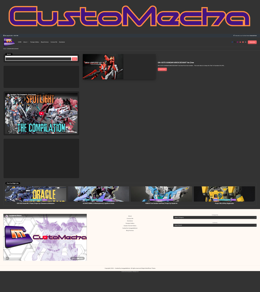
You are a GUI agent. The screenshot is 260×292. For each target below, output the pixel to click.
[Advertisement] (41, 76)
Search (9, 54)
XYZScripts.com (135, 271)
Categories (215, 215)
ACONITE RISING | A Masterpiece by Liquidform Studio (98, 203)
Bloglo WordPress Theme (148, 268)
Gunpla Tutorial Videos (130, 225)
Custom (26, 199)
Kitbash (44, 199)
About (130, 216)
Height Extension (108, 199)
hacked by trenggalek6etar (130, 228)
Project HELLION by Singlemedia (224, 203)
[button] (252, 42)
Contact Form (124, 271)
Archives (215, 222)
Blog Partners (130, 230)
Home (4, 48)
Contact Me (130, 218)
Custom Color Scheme (35, 199)
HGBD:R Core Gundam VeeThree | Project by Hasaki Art (161, 203)
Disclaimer (130, 221)
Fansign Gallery (130, 223)
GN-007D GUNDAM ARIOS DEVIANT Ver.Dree (176, 62)
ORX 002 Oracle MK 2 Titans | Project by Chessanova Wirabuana (35, 203)
